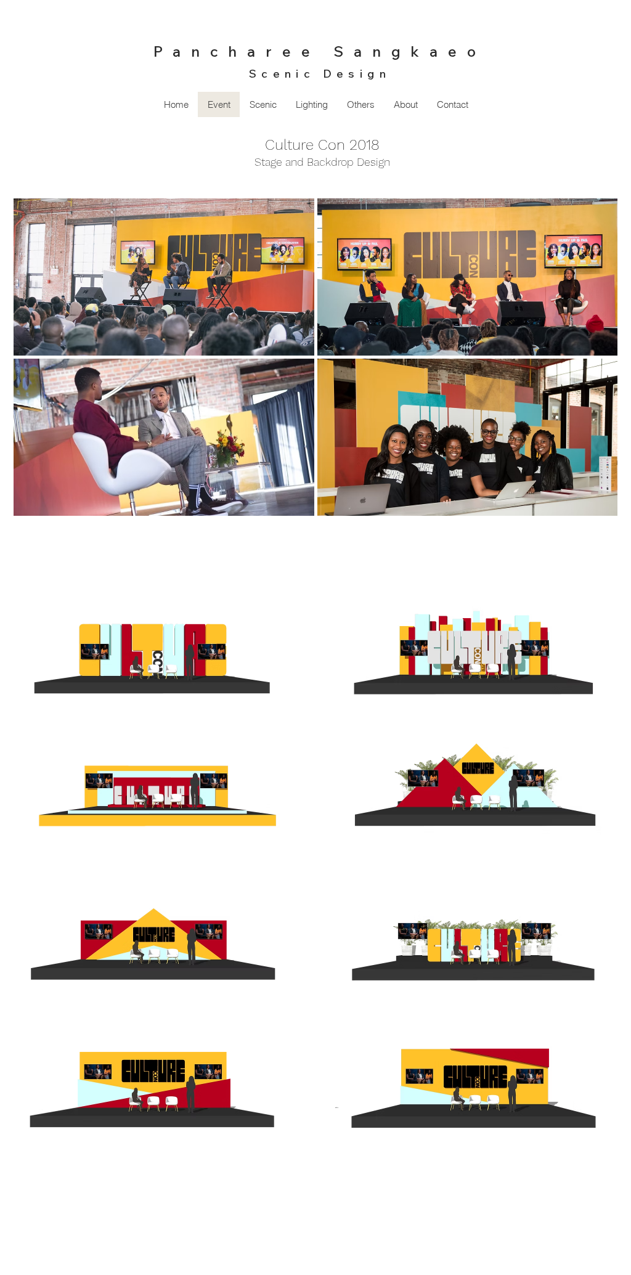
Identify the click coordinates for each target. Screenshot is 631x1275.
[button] (263, 104)
